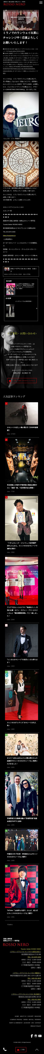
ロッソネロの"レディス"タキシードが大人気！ (21, 724)
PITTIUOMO (17, 66)
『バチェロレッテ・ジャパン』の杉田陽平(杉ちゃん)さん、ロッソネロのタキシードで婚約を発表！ (22, 545)
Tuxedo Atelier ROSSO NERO (16, 51)
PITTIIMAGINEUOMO (27, 66)
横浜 (8, 62)
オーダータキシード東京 (20, 58)
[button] (41, 2)
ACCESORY (27, 1022)
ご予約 (22, 1049)
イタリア (25, 64)
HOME (17, 1016)
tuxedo (6, 53)
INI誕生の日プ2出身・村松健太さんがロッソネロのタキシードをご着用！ (22, 855)
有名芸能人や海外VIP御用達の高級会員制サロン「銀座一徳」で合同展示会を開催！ (22, 486)
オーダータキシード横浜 (19, 71)
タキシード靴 (16, 64)
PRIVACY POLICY (36, 1026)
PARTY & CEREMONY (16, 1022)
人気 (4, 58)
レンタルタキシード (25, 55)
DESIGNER (37, 1016)
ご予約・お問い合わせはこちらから (23, 380)
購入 (7, 58)
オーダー (35, 53)
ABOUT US (23, 1016)
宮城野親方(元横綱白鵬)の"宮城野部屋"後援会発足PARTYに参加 (22, 819)
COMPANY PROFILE (16, 1019)
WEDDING (38, 1019)
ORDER (25, 1019)
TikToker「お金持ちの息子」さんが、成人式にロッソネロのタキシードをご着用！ (22, 911)
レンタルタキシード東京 (19, 60)
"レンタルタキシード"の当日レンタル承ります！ (22, 661)
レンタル (5, 55)
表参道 (26, 53)
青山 (21, 64)
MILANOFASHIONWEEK (28, 69)
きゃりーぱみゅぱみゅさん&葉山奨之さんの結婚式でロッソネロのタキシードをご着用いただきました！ (22, 760)
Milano (11, 66)
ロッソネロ (35, 55)
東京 (22, 53)
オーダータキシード (14, 55)
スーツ (30, 53)
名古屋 (11, 58)
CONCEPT (30, 1016)
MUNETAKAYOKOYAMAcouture (12, 69)
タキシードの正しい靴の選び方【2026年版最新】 (22, 428)
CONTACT (38, 1022)
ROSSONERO (14, 62)
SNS (32, 1022)
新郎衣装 (9, 60)
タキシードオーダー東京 (26, 62)
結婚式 (11, 53)
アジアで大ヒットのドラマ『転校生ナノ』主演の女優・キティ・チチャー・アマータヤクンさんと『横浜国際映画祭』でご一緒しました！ (22, 611)
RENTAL (31, 1019)
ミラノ (7, 66)
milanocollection (7, 71)
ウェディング (17, 53)
